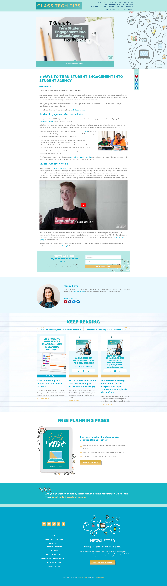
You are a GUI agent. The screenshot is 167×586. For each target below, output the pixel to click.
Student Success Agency (59, 168)
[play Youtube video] (83, 205)
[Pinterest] (54, 524)
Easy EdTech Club (128, 9)
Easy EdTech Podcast (98, 7)
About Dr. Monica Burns (112, 2)
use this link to (80, 157)
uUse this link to (58, 246)
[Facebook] (49, 524)
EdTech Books (128, 4)
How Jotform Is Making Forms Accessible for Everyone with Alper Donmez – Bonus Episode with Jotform (114, 386)
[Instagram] (58, 524)
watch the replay (47, 121)
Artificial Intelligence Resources (121, 7)
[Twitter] (44, 524)
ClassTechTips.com (78, 292)
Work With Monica (112, 9)
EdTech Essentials (82, 131)
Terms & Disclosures (82, 577)
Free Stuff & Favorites (112, 4)
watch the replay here (77, 110)
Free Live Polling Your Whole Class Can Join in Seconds (50, 383)
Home (99, 2)
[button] (136, 76)
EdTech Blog (128, 2)
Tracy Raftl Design (99, 577)
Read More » (43, 398)
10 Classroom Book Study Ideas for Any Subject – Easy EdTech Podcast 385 (82, 383)
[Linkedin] (63, 524)
